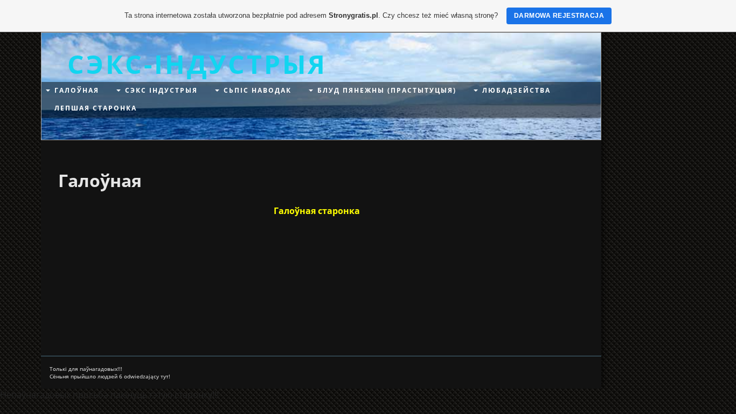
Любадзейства (516, 90)
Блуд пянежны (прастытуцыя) (386, 90)
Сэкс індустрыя (161, 90)
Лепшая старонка (95, 108)
